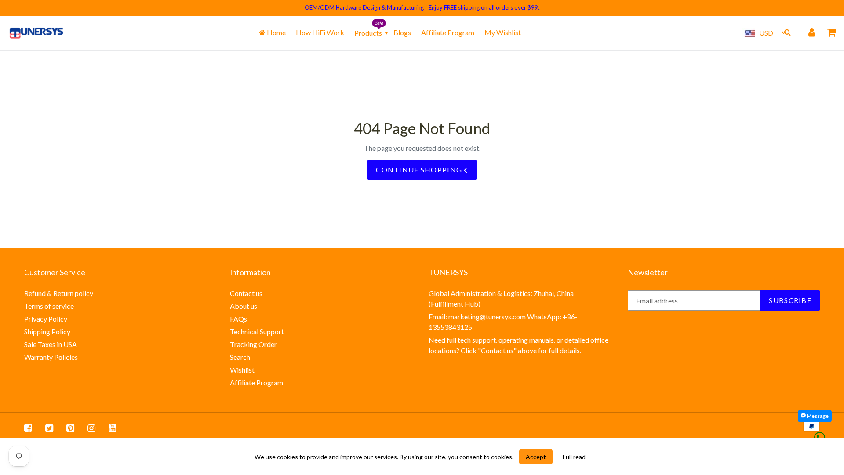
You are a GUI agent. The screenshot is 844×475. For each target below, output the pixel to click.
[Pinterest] (70, 427)
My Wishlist (502, 32)
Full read (574, 456)
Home (276, 32)
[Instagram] (91, 427)
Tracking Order (253, 344)
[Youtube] (112, 427)
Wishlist (242, 369)
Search (240, 357)
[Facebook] (28, 427)
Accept (536, 456)
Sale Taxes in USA (50, 344)
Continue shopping (420, 169)
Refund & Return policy (58, 293)
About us (243, 306)
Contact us (246, 293)
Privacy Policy (45, 318)
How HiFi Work (320, 32)
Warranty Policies (51, 357)
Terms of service (49, 306)
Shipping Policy (47, 331)
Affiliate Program (447, 32)
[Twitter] (49, 427)
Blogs (402, 32)
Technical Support (257, 331)
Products (368, 33)
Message (817, 416)
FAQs (238, 318)
